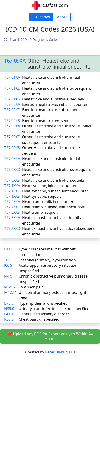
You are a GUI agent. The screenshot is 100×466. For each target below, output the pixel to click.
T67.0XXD (12, 169)
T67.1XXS (12, 196)
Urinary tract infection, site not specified (54, 308)
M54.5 (9, 287)
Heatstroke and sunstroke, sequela (53, 99)
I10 (7, 260)
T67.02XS (12, 120)
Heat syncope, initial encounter (49, 185)
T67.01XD (12, 88)
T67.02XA (12, 104)
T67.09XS (12, 147)
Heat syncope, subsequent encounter (55, 191)
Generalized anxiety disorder (44, 313)
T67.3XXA (12, 217)
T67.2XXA (12, 201)
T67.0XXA (12, 158)
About (62, 16)
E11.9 (8, 249)
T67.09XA (15, 61)
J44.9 (8, 276)
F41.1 (8, 313)
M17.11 (10, 292)
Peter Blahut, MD (60, 352)
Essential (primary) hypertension (47, 260)
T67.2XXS (12, 212)
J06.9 (8, 265)
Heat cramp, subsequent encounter (53, 207)
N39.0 (9, 308)
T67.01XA (12, 77)
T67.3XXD (12, 228)
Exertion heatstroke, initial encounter (55, 104)
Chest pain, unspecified (39, 319)
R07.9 (9, 319)
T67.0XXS (12, 180)
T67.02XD (12, 109)
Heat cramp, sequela (40, 212)
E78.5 (8, 303)
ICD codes (41, 16)
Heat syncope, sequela (42, 196)
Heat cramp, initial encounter (47, 201)
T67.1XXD (12, 191)
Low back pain (31, 287)
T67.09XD (12, 136)
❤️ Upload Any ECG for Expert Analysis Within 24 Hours (50, 336)
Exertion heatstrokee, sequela (48, 120)
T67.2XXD (12, 207)
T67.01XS (12, 99)
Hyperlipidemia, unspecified (43, 303)
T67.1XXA (12, 185)
